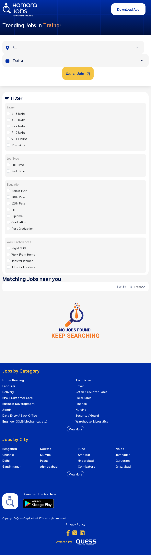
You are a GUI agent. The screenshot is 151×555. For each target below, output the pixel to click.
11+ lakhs (18, 145)
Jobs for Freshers (23, 267)
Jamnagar (123, 455)
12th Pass (18, 203)
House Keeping (13, 380)
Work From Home (23, 254)
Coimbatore (86, 466)
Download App (128, 9)
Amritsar (84, 455)
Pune (81, 449)
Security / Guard (87, 415)
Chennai (8, 455)
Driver (80, 386)
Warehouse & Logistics (92, 421)
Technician (83, 380)
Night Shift (18, 248)
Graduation (18, 222)
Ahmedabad (49, 466)
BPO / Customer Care (17, 398)
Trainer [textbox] (18, 60)
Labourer (8, 386)
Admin (7, 410)
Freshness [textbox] (140, 287)
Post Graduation (22, 228)
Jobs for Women (22, 261)
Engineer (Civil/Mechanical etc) (24, 421)
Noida (120, 449)
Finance (81, 404)
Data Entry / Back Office (19, 415)
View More (75, 429)
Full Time (17, 165)
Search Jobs (75, 73)
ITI (13, 209)
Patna (44, 460)
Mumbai (46, 455)
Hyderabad (86, 460)
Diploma (17, 216)
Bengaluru (9, 449)
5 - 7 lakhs (18, 126)
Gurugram (123, 460)
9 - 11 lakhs (19, 139)
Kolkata (45, 449)
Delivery (8, 392)
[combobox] (78, 47)
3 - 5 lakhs (18, 120)
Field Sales (83, 398)
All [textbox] (15, 47)
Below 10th (19, 191)
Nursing (81, 410)
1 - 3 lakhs (18, 113)
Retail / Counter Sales (91, 392)
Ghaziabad (123, 466)
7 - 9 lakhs (18, 132)
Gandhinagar (11, 466)
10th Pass (18, 197)
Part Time (18, 171)
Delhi (6, 460)
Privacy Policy (75, 524)
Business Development (18, 404)
